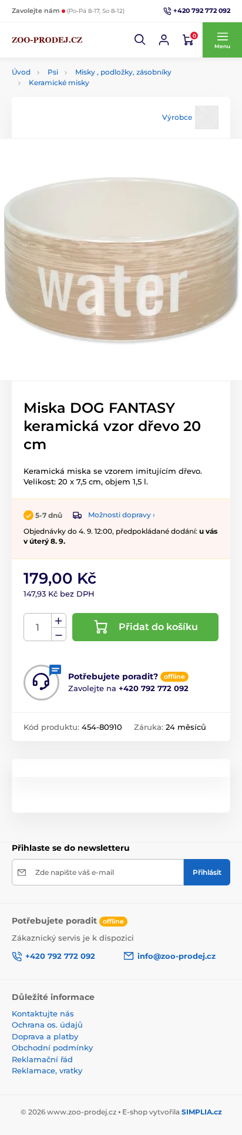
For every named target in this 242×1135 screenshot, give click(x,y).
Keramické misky (59, 82)
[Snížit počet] (59, 634)
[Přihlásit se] (164, 40)
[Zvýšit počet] (59, 621)
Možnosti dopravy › (121, 514)
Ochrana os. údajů (47, 1024)
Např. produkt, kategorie (87, 71)
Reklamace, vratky (47, 1070)
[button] (140, 40)
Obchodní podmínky (52, 1047)
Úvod (21, 72)
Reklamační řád (42, 1059)
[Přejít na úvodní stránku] (47, 40)
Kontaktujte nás (43, 1013)
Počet (38, 627)
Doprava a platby (45, 1036)
